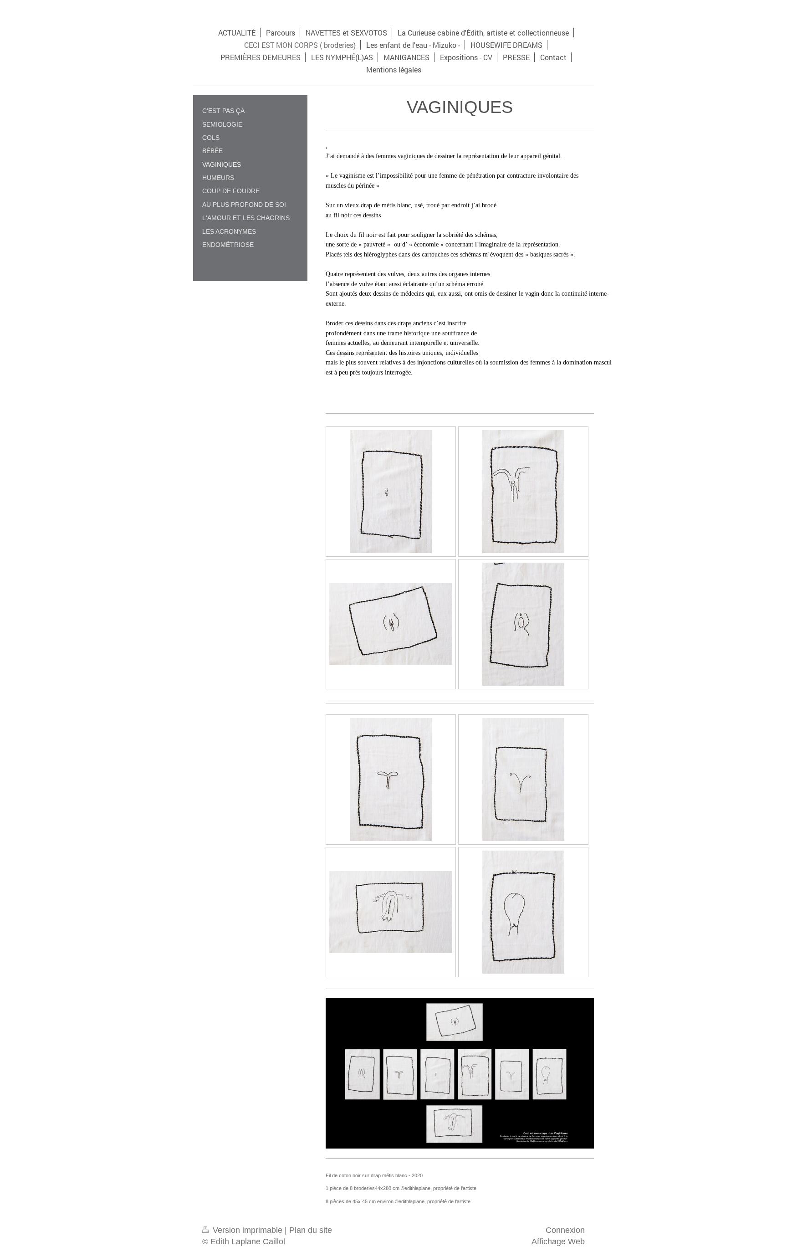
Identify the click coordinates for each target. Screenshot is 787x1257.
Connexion (565, 1230)
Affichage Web (558, 1241)
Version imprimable (247, 1230)
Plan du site (310, 1230)
